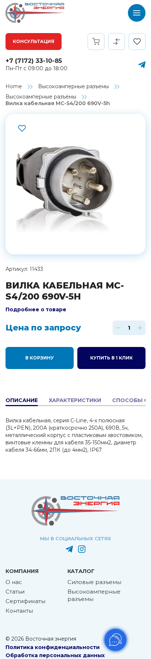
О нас (13, 582)
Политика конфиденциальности (52, 647)
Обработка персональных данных (55, 655)
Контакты (19, 610)
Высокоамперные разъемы (73, 86)
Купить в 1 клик (111, 358)
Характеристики (75, 400)
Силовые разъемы (94, 582)
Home (13, 86)
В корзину (39, 358)
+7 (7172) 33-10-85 (33, 60)
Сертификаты (25, 601)
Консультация (33, 41)
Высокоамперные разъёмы (40, 96)
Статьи (15, 591)
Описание (21, 400)
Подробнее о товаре (35, 309)
